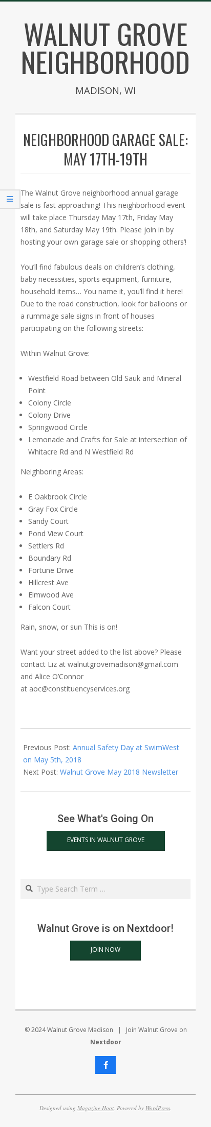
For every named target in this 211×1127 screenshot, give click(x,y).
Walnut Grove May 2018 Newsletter (119, 772)
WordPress (157, 1108)
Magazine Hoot (95, 1108)
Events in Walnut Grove (105, 839)
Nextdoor (105, 1042)
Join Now (105, 949)
